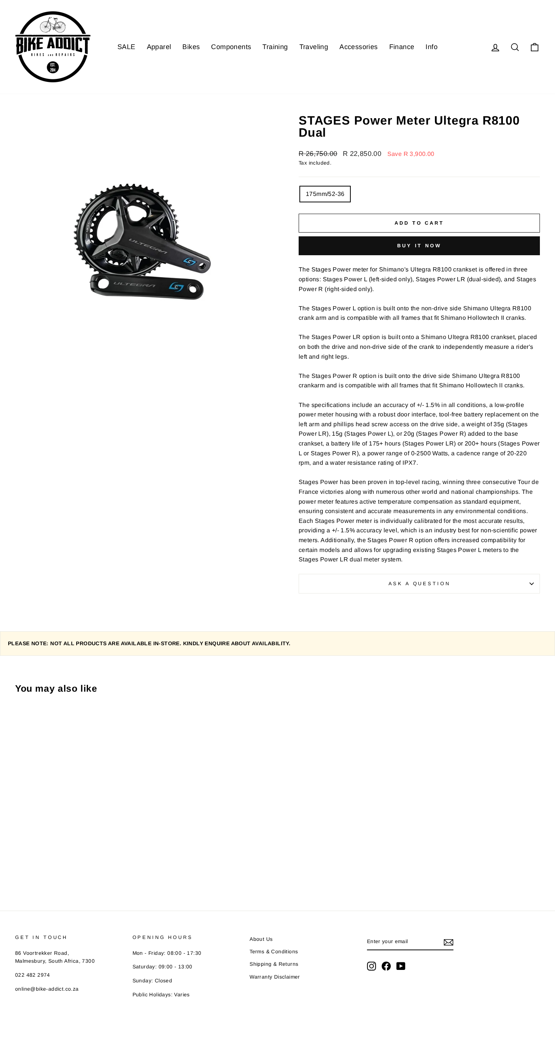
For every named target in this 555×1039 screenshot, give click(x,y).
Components (231, 47)
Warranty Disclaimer (275, 977)
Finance (402, 47)
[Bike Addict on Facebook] (386, 966)
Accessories (358, 47)
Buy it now (419, 245)
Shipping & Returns (274, 964)
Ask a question (419, 583)
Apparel (159, 47)
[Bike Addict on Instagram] (371, 966)
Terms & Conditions (274, 951)
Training (275, 47)
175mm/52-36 (325, 194)
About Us (261, 939)
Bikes (191, 47)
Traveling (313, 47)
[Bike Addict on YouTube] (400, 966)
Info (432, 47)
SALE (126, 47)
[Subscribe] (448, 942)
